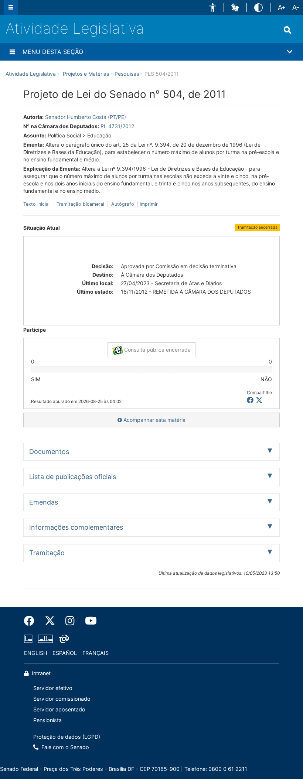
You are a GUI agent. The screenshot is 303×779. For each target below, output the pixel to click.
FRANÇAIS (95, 653)
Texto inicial (37, 204)
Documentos (49, 451)
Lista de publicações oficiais (72, 477)
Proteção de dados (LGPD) (66, 737)
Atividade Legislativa (75, 28)
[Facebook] (32, 621)
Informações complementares (76, 527)
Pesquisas (127, 74)
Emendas (43, 502)
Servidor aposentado (59, 709)
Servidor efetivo (52, 688)
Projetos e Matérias (86, 74)
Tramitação (47, 553)
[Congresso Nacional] (45, 639)
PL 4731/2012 (117, 126)
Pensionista (47, 720)
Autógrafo (123, 204)
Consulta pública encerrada (157, 349)
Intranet (40, 673)
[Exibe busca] (287, 30)
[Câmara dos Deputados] (29, 639)
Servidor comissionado (62, 699)
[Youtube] (88, 621)
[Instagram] (70, 621)
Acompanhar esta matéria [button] (153, 420)
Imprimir (149, 204)
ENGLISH (35, 653)
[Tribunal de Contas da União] (62, 639)
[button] (212, 7)
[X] (259, 400)
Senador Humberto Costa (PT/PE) (85, 117)
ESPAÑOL (64, 653)
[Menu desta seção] (12, 52)
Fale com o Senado (64, 747)
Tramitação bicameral (80, 204)
